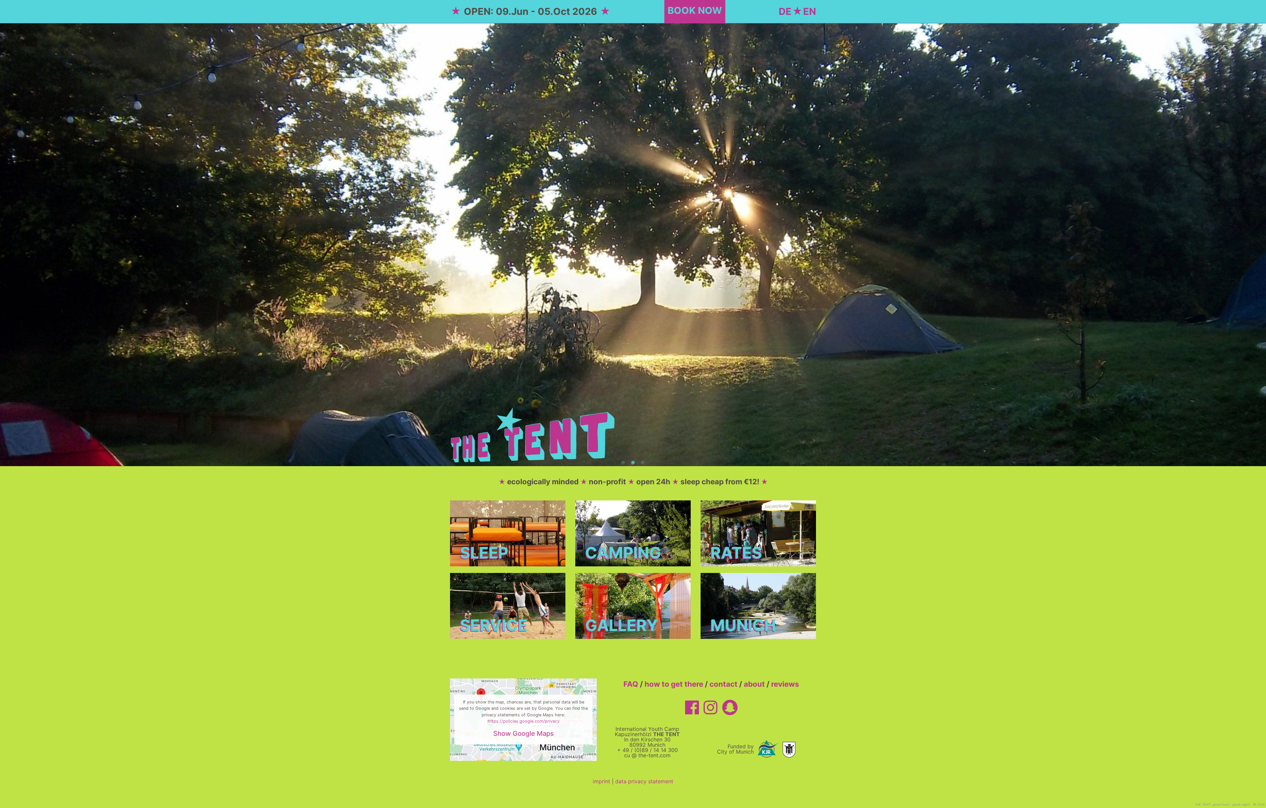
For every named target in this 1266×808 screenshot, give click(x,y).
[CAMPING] (633, 532)
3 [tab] (643, 463)
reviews (785, 683)
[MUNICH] (758, 605)
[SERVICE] (507, 605)
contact (723, 683)
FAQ (630, 683)
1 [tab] (623, 463)
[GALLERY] (633, 605)
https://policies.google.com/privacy (523, 721)
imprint (601, 781)
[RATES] (758, 532)
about (754, 683)
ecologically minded (543, 481)
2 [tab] (633, 463)
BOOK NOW (695, 10)
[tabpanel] (633, 244)
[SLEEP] (507, 532)
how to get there (674, 683)
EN (809, 11)
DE (785, 11)
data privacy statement (644, 781)
